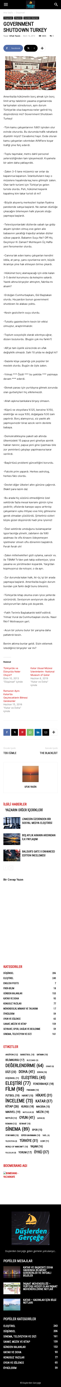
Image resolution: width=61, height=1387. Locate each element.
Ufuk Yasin (14, 36)
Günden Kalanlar (31, 18)
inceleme (19, 1101)
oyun (27, 1117)
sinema (17, 1129)
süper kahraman (30, 1135)
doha (27, 1071)
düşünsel (12, 1078)
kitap (12, 1106)
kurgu (27, 1106)
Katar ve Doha (11, 998)
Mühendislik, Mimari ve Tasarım (20, 1008)
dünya (42, 1072)
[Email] (45, 732)
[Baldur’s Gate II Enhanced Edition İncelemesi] (11, 855)
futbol (12, 1095)
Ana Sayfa (8, 12)
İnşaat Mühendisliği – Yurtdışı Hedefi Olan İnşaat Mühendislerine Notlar (40, 1286)
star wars (12, 1135)
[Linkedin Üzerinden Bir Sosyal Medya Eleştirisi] (11, 823)
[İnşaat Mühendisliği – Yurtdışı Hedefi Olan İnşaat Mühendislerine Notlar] (11, 1288)
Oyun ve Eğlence (12, 1018)
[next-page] (11, 868)
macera (43, 1106)
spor (37, 1129)
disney (50, 1066)
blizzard (32, 1060)
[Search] (56, 4)
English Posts (11, 983)
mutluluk (28, 1112)
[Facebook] (6, 732)
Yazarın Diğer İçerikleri (24, 810)
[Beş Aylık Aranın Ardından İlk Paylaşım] (11, 839)
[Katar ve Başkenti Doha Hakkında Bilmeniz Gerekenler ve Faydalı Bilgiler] (11, 1272)
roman (11, 1123)
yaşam (36, 1146)
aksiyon (11, 1054)
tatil (46, 1135)
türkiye (28, 1140)
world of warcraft (16, 1147)
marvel (12, 1112)
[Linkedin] (38, 732)
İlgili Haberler (15, 804)
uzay (44, 1141)
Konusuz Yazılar (12, 1003)
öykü (41, 1152)
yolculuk (10, 1153)
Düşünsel (20, 12)
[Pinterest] (22, 732)
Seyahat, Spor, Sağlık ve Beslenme (21, 1029)
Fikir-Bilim (8, 988)
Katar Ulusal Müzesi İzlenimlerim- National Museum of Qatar (42, 671)
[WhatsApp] (30, 732)
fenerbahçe (43, 1083)
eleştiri (18, 1083)
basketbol (27, 1054)
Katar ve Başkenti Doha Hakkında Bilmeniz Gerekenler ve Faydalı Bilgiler (38, 1271)
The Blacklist (49, 753)
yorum (25, 1152)
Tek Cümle (9, 753)
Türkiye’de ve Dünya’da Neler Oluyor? (11, 671)
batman (42, 1054)
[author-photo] (30, 782)
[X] (14, 732)
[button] (5, 4)
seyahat (24, 1124)
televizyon (11, 1141)
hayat (27, 1095)
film (14, 1089)
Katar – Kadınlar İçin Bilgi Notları (39, 1301)
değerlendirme (24, 1065)
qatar (41, 1118)
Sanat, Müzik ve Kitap (15, 1024)
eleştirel (33, 1077)
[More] (42, 48)
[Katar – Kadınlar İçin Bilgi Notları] (11, 1305)
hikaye (44, 1095)
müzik (42, 1112)
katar (43, 1101)
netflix (11, 1118)
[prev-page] (5, 868)
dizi (10, 1072)
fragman (33, 1090)
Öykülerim (8, 1013)
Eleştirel (18, 18)
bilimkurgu (14, 1060)
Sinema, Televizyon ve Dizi (17, 1034)
